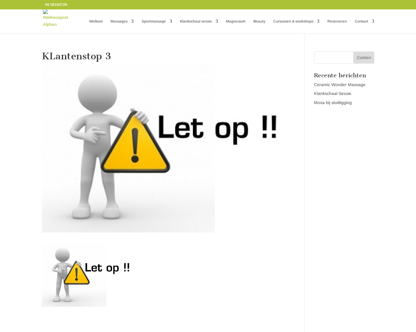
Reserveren (337, 21)
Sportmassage (154, 21)
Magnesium (235, 21)
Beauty (259, 21)
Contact (361, 21)
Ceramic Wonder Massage (339, 84)
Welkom (96, 21)
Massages (119, 21)
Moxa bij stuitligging (333, 102)
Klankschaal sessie (196, 21)
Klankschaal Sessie (332, 93)
